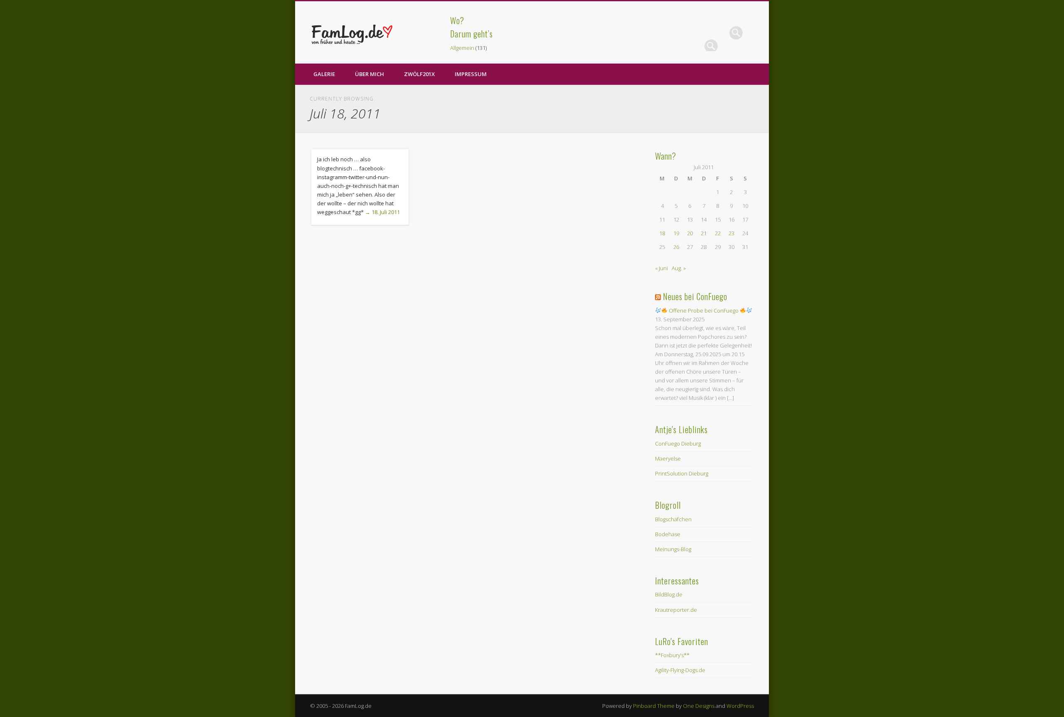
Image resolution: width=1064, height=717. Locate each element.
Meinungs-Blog (673, 549)
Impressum (471, 74)
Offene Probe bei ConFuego (703, 310)
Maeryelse (668, 458)
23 (731, 233)
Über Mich (369, 74)
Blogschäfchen (673, 519)
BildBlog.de (668, 594)
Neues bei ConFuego (695, 296)
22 (718, 233)
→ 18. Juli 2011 (382, 212)
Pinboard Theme (654, 706)
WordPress (740, 706)
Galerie (324, 74)
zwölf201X (419, 74)
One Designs (698, 706)
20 (690, 233)
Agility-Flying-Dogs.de (680, 670)
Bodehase (667, 534)
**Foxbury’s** (672, 655)
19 (676, 233)
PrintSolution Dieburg (681, 473)
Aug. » (679, 268)
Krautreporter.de (676, 610)
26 (676, 247)
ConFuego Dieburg (678, 443)
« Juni (661, 268)
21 (704, 233)
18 (662, 233)
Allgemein (462, 48)
